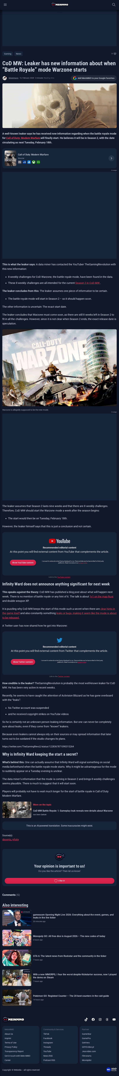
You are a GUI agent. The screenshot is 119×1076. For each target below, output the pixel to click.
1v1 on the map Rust (101, 596)
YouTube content (63, 577)
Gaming (7, 54)
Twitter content (64, 676)
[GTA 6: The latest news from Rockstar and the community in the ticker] (16, 958)
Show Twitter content (23, 662)
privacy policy (83, 563)
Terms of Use (10, 1042)
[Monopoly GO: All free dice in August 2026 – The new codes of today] (16, 938)
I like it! (61, 881)
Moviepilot (86, 1060)
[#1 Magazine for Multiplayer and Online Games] (59, 4)
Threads (47, 1047)
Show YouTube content (23, 562)
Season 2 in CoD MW (87, 282)
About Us (9, 1034)
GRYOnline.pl (88, 1047)
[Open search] (114, 5)
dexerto (6, 839)
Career (8, 1060)
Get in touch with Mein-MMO (17, 1056)
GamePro (86, 1038)
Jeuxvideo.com (89, 1051)
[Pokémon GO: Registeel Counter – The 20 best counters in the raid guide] (16, 998)
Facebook (47, 1038)
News (18, 54)
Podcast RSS (49, 1060)
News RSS (48, 1056)
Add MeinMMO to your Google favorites (96, 78)
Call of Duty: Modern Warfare (23, 137)
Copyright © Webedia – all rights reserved (21, 1070)
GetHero (86, 1042)
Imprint (8, 1038)
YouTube (47, 1051)
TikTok (46, 1034)
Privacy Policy (11, 1047)
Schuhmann (13, 78)
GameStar (86, 1034)
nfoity (15, 839)
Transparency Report (14, 1051)
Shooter (21, 158)
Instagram (48, 1042)
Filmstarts (86, 1056)
